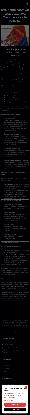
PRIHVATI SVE (15, 404)
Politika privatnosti (9, 397)
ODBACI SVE (15, 409)
